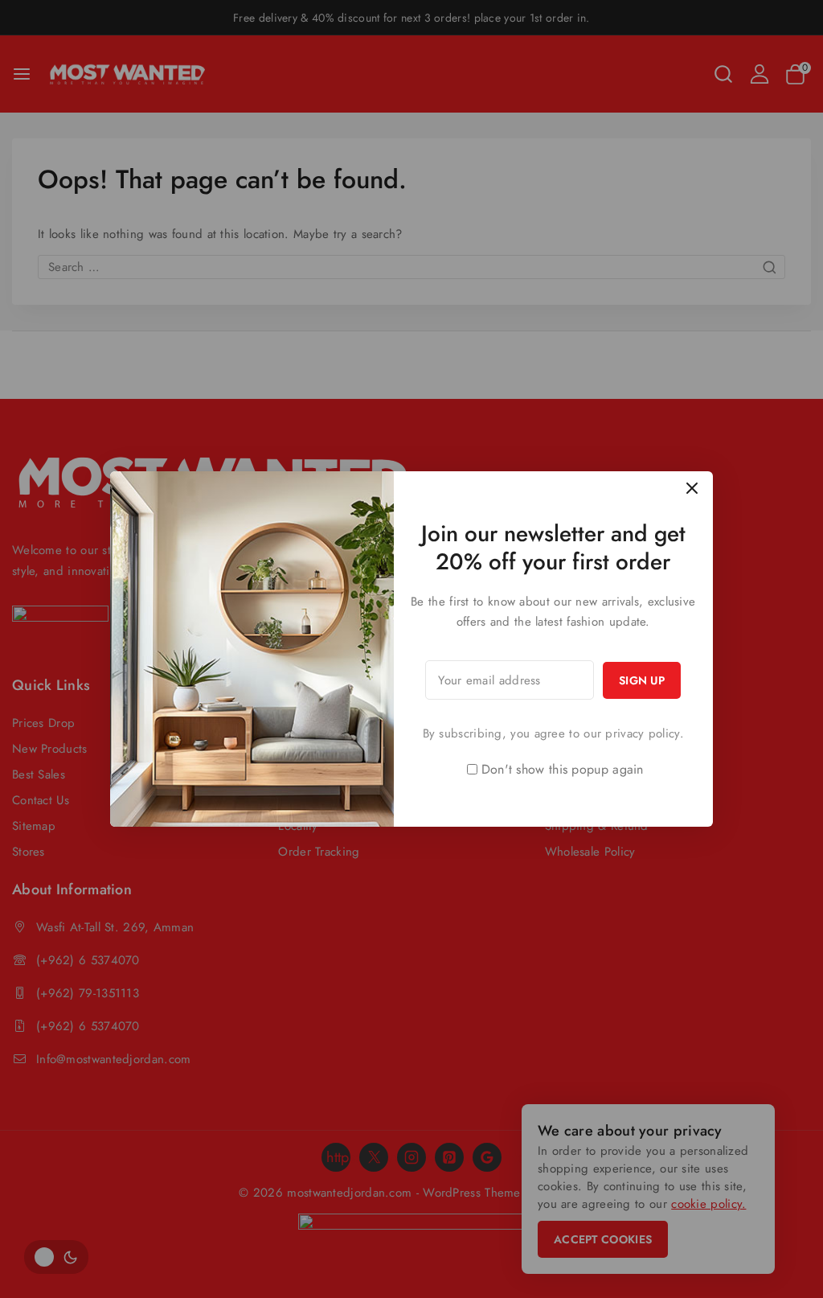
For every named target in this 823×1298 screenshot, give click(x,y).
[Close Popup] (692, 487)
